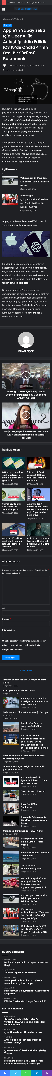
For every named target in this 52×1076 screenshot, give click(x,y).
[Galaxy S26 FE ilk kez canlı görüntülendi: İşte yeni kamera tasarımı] (13, 529)
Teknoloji (19, 19)
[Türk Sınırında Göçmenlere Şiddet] (11, 869)
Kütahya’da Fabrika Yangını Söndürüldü (31, 725)
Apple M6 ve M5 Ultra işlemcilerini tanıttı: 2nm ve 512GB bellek (34, 780)
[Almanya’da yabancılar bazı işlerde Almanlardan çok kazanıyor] (11, 702)
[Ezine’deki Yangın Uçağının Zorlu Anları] (11, 856)
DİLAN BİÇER (12, 65)
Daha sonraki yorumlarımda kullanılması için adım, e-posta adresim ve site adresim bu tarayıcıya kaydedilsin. (24, 645)
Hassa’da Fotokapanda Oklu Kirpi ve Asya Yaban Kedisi (34, 820)
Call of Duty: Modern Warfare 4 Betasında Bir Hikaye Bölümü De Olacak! (38, 542)
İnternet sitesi (8, 630)
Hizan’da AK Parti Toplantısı (30, 806)
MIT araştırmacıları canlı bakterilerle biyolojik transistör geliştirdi (12, 476)
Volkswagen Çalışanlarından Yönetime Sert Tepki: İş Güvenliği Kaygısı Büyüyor (35, 914)
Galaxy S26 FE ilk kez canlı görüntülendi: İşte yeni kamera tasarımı (13, 542)
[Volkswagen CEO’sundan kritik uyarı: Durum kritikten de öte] (10, 180)
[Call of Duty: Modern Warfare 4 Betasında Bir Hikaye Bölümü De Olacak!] (38, 529)
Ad (4, 608)
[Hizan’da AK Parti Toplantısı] (11, 808)
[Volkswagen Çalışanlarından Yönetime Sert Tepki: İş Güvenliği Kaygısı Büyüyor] (10, 199)
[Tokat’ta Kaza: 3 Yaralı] (11, 795)
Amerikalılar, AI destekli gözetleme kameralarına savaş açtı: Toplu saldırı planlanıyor (37, 509)
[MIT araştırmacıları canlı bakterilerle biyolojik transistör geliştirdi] (13, 463)
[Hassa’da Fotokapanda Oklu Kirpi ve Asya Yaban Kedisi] (11, 821)
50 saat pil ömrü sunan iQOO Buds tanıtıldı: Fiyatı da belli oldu (36, 476)
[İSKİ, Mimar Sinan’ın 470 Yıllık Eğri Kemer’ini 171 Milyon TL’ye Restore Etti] (11, 930)
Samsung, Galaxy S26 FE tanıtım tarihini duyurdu (11, 506)
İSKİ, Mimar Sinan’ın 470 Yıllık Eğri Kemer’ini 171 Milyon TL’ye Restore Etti (34, 929)
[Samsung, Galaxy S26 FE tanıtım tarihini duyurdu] (13, 494)
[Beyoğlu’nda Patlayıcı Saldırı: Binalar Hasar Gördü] (11, 842)
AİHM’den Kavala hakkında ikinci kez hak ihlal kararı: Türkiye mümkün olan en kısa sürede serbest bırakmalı (34, 741)
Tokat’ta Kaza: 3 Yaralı (33, 791)
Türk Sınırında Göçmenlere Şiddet (31, 867)
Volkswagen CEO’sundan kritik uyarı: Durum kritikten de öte (34, 182)
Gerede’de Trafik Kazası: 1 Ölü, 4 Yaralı (23, 830)
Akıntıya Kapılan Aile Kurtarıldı (19, 690)
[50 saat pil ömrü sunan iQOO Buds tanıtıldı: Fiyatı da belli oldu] (38, 463)
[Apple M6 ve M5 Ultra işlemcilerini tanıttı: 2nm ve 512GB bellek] (11, 781)
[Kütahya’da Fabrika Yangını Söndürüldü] (11, 727)
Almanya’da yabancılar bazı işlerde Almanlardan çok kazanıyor (34, 701)
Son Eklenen (26, 670)
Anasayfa (9, 19)
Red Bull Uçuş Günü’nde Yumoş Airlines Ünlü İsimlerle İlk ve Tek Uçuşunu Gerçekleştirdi (33, 883)
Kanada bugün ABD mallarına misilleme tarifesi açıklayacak (24, 757)
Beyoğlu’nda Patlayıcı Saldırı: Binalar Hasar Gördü (32, 841)
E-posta (6, 619)
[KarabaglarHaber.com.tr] (26, 8)
